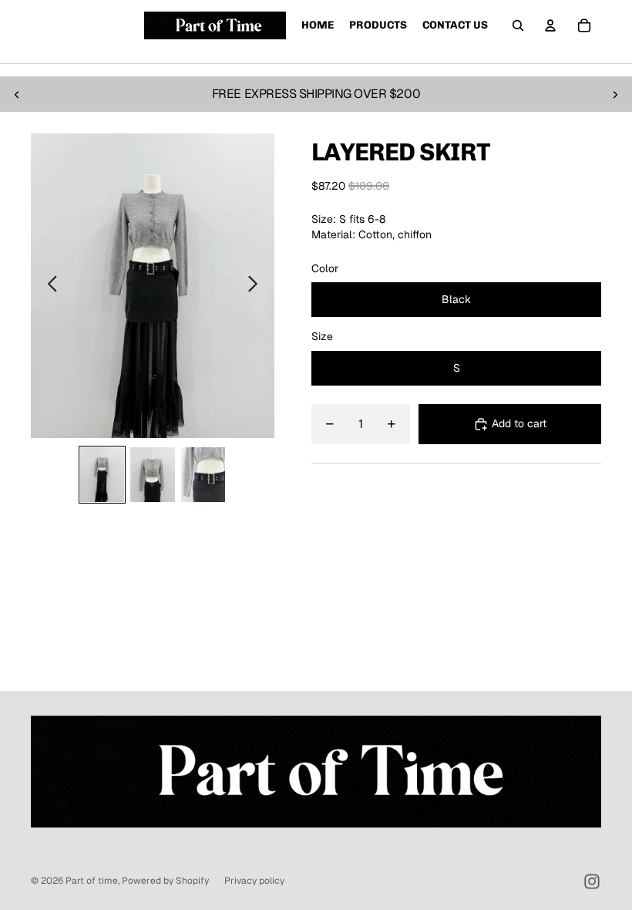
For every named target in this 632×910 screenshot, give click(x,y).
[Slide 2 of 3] (152, 475)
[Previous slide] (17, 94)
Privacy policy (254, 881)
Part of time (92, 881)
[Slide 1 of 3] (102, 475)
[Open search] (518, 25)
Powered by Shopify (165, 881)
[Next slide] (615, 94)
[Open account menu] (550, 25)
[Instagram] (592, 881)
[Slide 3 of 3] (203, 475)
